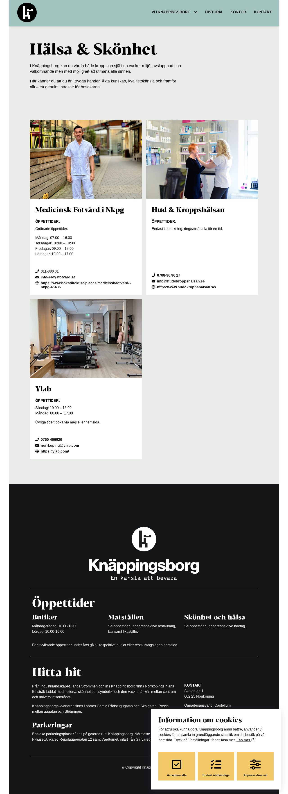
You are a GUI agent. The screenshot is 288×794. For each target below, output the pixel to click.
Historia (214, 12)
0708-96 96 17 (168, 275)
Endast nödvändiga (216, 775)
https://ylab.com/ (55, 451)
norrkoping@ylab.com (60, 445)
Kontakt (263, 12)
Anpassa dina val (255, 775)
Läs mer (243, 740)
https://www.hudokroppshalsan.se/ (186, 287)
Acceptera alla (177, 775)
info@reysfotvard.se (58, 277)
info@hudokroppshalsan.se (181, 281)
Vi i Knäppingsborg (171, 12)
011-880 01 (50, 271)
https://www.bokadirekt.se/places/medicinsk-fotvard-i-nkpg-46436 (86, 285)
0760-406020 (51, 439)
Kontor (238, 12)
